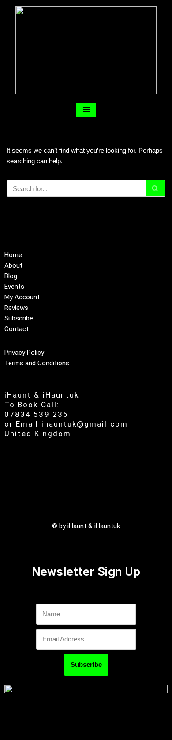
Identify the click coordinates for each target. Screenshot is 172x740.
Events (14, 287)
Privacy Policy (24, 353)
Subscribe (18, 318)
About (13, 265)
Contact (16, 329)
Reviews (16, 308)
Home (13, 255)
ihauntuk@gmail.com (84, 424)
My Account (22, 297)
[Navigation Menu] (86, 109)
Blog (10, 276)
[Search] (155, 188)
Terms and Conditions (36, 363)
